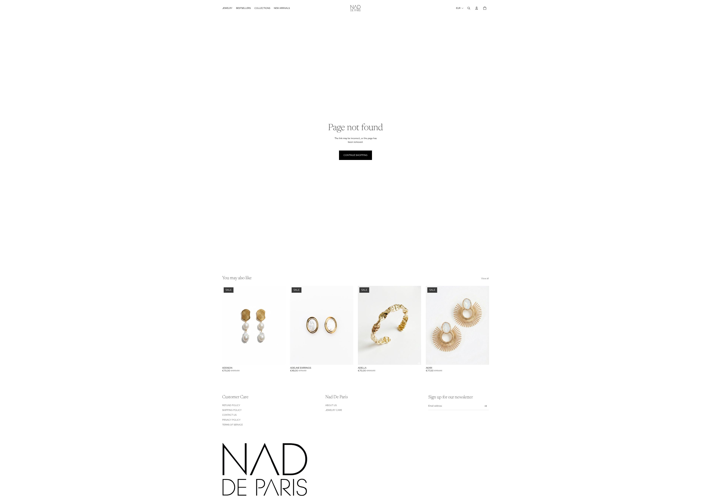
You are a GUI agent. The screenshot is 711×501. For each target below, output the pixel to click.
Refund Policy (231, 405)
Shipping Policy (232, 410)
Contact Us (229, 414)
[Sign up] (485, 406)
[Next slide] (347, 325)
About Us (331, 405)
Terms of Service (232, 424)
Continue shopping (355, 155)
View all (485, 278)
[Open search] (469, 8)
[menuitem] (227, 8)
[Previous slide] (295, 325)
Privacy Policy (231, 419)
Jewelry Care (333, 410)
